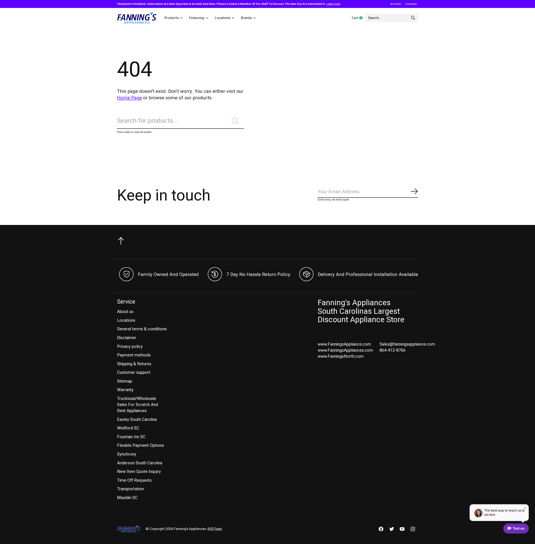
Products (171, 17)
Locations (222, 17)
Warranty (125, 390)
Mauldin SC (127, 498)
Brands (246, 17)
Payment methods (134, 355)
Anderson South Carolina (139, 463)
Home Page (129, 97)
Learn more (333, 4)
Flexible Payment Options (140, 445)
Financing (196, 17)
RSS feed (215, 528)
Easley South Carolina (137, 419)
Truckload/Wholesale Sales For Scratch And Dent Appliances (137, 405)
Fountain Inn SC (131, 437)
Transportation (130, 489)
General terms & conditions (142, 329)
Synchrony (126, 454)
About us (125, 312)
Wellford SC (128, 428)
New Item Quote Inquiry (139, 472)
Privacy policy (130, 347)
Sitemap (124, 381)
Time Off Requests (134, 480)
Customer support (133, 372)
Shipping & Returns (134, 364)
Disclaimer (126, 338)
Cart (359, 18)
